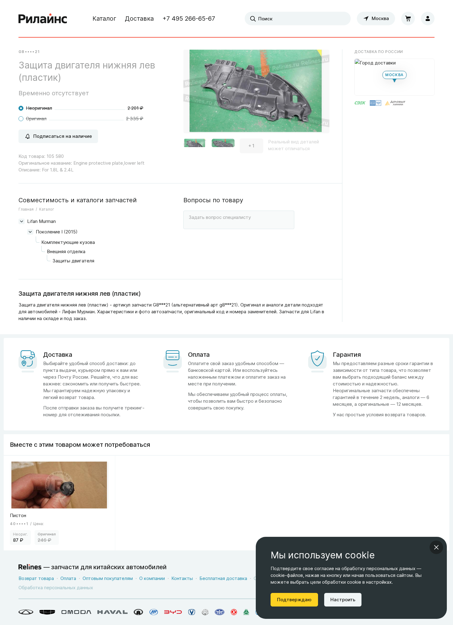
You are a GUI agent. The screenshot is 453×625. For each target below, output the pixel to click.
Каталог (104, 18)
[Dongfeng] (234, 612)
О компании (152, 578)
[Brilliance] (205, 612)
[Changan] (191, 612)
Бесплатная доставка (223, 578)
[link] (59, 503)
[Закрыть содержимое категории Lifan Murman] (21, 221)
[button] (194, 145)
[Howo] (246, 612)
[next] (317, 93)
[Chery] (25, 612)
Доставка (139, 18)
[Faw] (220, 612)
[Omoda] (76, 612)
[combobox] (298, 18)
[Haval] (112, 612)
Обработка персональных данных (55, 587)
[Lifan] (153, 612)
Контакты (182, 578)
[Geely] (47, 612)
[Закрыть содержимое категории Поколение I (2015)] (30, 232)
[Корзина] (408, 18)
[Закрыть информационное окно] (436, 547)
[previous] (195, 93)
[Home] (42, 18)
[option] (256, 93)
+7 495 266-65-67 (188, 18)
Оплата (68, 578)
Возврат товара (36, 578)
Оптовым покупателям (108, 578)
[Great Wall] (138, 612)
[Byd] (173, 612)
